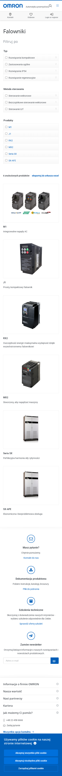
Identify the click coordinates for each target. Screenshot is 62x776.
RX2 (11, 140)
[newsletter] (31, 636)
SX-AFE (12, 160)
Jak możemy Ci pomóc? (18, 713)
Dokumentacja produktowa (31, 578)
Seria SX (13, 154)
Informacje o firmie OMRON (21, 684)
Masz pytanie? (31, 547)
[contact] (31, 539)
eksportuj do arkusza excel (45, 175)
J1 (10, 134)
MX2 (11, 147)
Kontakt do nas (31, 558)
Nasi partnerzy (12, 698)
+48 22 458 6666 (14, 720)
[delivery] (31, 601)
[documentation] (31, 570)
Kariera (8, 705)
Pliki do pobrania (31, 589)
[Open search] (50, 6)
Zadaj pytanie (13, 725)
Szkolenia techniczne (31, 609)
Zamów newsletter (31, 644)
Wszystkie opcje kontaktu (17, 731)
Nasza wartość (12, 691)
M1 (10, 127)
